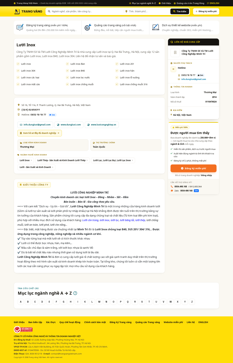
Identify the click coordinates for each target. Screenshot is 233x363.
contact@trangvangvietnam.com (66, 353)
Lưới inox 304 (28, 70)
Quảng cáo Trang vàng (147, 322)
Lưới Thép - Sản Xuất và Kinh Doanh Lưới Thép (61, 160)
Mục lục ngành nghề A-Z (144, 3)
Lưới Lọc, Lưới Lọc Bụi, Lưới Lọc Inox (112, 160)
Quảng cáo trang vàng (115, 25)
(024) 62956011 (31, 109)
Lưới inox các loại (30, 77)
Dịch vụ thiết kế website (182, 25)
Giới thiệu (166, 3)
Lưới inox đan (78, 63)
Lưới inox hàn (127, 70)
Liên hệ (191, 322)
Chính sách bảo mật (95, 322)
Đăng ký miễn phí (208, 11)
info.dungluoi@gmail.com (193, 79)
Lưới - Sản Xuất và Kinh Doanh (35, 167)
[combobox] (87, 11)
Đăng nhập (206, 175)
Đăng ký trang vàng (47, 25)
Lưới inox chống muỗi (82, 84)
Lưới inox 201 (127, 63)
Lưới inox (26, 63)
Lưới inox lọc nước (80, 77)
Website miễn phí (173, 322)
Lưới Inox (25, 160)
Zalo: (186, 190)
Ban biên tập (35, 322)
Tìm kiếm (181, 11)
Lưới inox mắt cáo (30, 84)
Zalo (53, 115)
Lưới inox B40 (78, 70)
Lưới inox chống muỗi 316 (133, 84)
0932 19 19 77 (38, 114)
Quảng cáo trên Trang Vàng (190, 3)
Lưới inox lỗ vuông (129, 77)
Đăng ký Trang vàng (121, 322)
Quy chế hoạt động (69, 322)
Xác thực (51, 322)
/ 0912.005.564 (188, 186)
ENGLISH (214, 3)
